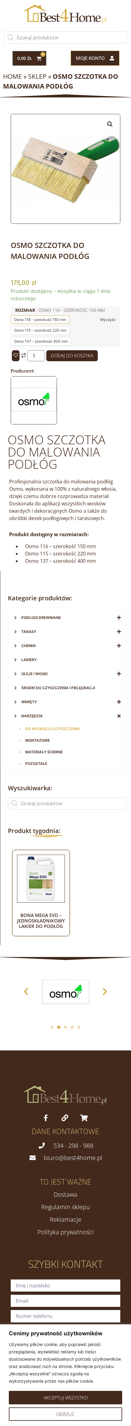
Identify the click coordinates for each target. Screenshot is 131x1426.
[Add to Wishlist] (15, 355)
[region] (65, 1375)
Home (12, 76)
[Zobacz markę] (34, 420)
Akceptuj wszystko (66, 1398)
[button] (109, 124)
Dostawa (65, 1194)
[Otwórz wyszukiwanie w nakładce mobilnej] (65, 37)
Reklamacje (65, 1220)
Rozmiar (60, 310)
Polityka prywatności (65, 1232)
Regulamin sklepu (65, 1207)
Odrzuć (65, 1414)
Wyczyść (108, 319)
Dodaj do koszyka (72, 355)
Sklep (37, 76)
